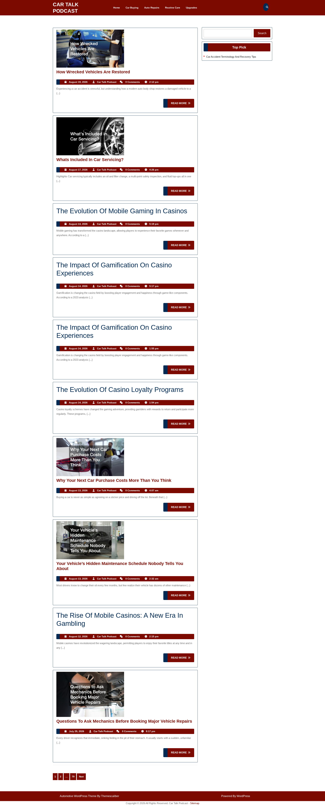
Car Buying (132, 7)
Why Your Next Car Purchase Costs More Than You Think (113, 480)
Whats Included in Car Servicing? (90, 159)
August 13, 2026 (78, 490)
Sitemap (194, 803)
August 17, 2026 (78, 169)
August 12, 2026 (78, 636)
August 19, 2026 (78, 82)
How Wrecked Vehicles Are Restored (93, 71)
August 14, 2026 (78, 224)
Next (81, 776)
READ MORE (182, 105)
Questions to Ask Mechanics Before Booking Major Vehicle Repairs (124, 721)
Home (116, 7)
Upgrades (191, 7)
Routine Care (172, 7)
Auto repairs (151, 7)
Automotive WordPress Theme (78, 796)
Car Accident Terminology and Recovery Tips (231, 56)
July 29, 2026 (76, 731)
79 (73, 776)
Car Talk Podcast (106, 82)
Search (262, 33)
